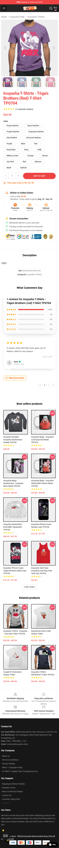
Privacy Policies (8, 764)
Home (4, 17)
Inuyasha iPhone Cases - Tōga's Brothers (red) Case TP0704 (14, 570)
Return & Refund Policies (12, 791)
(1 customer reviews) (24, 109)
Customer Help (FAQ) (11, 799)
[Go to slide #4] (50, 82)
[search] (50, 8)
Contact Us (6, 795)
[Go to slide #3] (36, 82)
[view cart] (55, 8)
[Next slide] (54, 48)
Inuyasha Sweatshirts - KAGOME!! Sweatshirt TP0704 (13, 527)
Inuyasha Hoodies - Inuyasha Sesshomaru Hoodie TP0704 (12, 439)
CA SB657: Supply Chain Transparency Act (20, 771)
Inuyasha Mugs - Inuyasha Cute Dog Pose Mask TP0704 (42, 439)
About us (6, 756)
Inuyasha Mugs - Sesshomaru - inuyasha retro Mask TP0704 (13, 483)
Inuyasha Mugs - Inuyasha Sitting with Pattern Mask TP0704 (42, 483)
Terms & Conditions (10, 760)
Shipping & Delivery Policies (13, 784)
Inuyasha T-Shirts (36, 17)
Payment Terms (8, 788)
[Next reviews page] (53, 385)
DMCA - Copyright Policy (12, 767)
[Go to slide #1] (7, 82)
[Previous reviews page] (39, 385)
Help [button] (54, 845)
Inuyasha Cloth (17, 17)
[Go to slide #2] (22, 82)
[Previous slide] (5, 48)
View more (29, 587)
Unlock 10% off (5, 835)
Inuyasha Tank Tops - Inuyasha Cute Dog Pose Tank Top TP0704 (41, 570)
